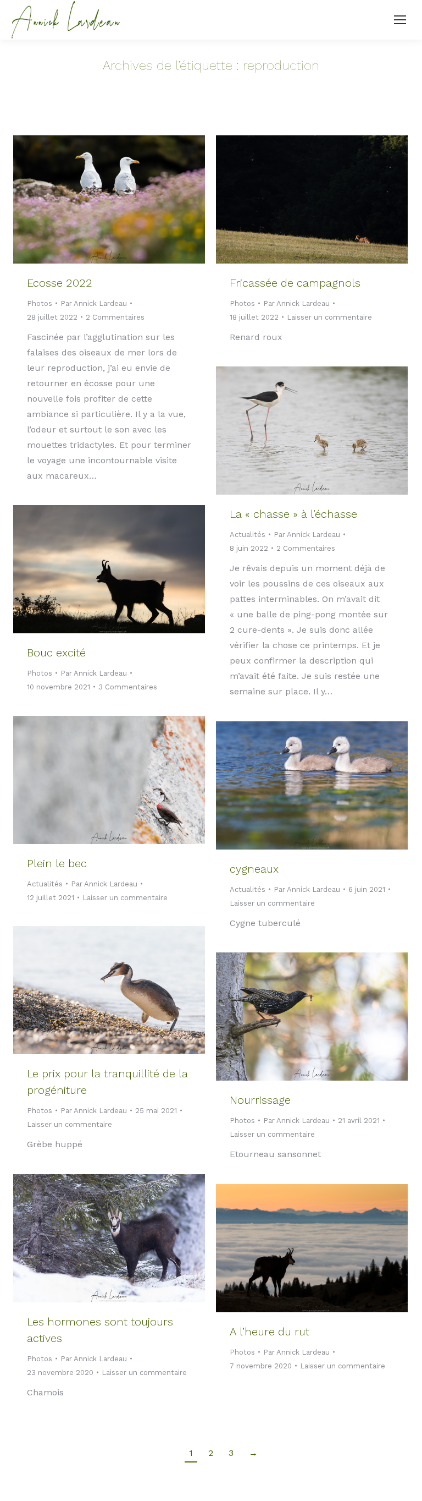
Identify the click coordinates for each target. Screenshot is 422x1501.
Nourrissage (260, 1099)
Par (93, 303)
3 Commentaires (127, 687)
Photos (39, 303)
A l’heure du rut (269, 1331)
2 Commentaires (115, 317)
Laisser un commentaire (329, 317)
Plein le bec (57, 863)
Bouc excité (56, 652)
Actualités (247, 534)
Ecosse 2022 (59, 282)
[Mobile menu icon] (400, 20)
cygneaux (254, 868)
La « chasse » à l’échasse (293, 514)
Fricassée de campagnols (295, 282)
